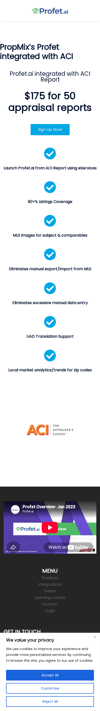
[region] (50, 672)
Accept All (50, 675)
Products (50, 578)
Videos (50, 591)
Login (50, 611)
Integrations (50, 584)
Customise (50, 688)
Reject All (50, 701)
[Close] (95, 637)
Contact (50, 604)
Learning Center (50, 597)
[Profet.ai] (50, 10)
